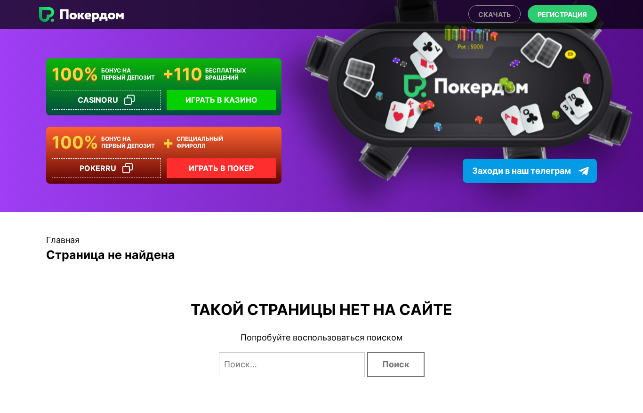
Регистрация (562, 14)
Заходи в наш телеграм (521, 171)
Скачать (494, 14)
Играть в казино (221, 100)
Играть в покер (221, 168)
